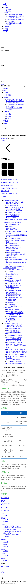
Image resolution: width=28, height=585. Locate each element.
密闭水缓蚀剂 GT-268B (12, 302)
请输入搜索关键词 (5, 86)
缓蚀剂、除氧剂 (10, 21)
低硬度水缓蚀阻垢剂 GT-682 (13, 295)
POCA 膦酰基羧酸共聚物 (12, 245)
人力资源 (5, 30)
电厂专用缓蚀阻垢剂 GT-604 (13, 283)
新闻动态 (5, 7)
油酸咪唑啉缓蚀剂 (11, 318)
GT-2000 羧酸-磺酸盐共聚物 (13, 252)
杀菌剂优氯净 (9, 276)
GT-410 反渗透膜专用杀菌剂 (13, 332)
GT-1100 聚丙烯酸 (10, 250)
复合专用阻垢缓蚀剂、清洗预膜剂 (15, 19)
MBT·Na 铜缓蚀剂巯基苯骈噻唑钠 (14, 313)
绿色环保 (8, 116)
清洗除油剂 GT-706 (11, 300)
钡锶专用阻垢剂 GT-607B (12, 287)
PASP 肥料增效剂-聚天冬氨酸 (13, 247)
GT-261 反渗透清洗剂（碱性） (14, 330)
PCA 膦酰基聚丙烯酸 (11, 243)
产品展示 (5, 12)
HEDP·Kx (4, 507)
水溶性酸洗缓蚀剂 (11, 320)
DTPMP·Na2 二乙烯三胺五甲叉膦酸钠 (15, 349)
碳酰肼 (8, 321)
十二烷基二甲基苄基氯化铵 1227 (14, 269)
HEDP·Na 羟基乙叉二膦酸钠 (13, 340)
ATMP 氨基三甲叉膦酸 (12, 205)
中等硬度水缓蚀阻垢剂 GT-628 (14, 297)
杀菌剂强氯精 (9, 278)
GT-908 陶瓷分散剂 (11, 257)
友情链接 (3, 572)
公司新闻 (8, 9)
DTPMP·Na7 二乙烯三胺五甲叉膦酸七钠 (16, 352)
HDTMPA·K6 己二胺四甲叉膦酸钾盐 (15, 363)
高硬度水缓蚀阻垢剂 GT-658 (13, 294)
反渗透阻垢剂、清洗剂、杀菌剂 (14, 23)
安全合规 (8, 113)
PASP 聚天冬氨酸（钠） (12, 249)
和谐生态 (8, 118)
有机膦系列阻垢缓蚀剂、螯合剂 (14, 14)
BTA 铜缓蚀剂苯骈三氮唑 (12, 309)
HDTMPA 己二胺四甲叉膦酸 (13, 214)
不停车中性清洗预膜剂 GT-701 (14, 306)
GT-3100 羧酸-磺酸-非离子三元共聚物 (15, 254)
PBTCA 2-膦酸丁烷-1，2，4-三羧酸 (15, 202)
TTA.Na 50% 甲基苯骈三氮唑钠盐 (14, 316)
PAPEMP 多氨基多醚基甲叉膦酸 (14, 210)
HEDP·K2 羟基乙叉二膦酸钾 (13, 339)
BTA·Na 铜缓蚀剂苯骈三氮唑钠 (14, 311)
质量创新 (5, 28)
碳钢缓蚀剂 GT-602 (11, 299)
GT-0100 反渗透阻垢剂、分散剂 (14, 325)
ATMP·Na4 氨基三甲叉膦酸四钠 (14, 335)
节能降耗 (8, 114)
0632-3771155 (5, 566)
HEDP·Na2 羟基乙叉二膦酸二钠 (14, 342)
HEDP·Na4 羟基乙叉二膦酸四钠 (14, 344)
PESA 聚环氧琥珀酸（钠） (13, 224)
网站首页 (5, 89)
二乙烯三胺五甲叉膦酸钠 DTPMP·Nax (15, 361)
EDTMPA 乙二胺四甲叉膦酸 (13, 209)
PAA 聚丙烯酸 (9, 226)
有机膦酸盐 (9, 24)
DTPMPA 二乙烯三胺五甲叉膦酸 (14, 207)
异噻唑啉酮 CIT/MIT (11, 271)
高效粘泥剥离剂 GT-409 (12, 275)
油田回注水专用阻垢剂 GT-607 (14, 285)
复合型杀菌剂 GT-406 (11, 273)
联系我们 (5, 31)
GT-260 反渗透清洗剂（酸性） (14, 328)
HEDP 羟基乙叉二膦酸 (12, 203)
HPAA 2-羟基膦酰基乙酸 (12, 216)
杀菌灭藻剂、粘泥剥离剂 (12, 17)
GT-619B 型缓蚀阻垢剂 (12, 292)
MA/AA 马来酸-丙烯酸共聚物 (13, 238)
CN (1, 84)
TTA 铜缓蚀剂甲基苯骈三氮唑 (13, 314)
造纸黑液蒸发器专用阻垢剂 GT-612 (15, 290)
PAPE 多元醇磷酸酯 (11, 217)
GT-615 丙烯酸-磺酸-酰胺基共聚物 (15, 266)
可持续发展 (6, 26)
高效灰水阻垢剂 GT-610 (12, 288)
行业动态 (8, 11)
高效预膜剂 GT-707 (11, 304)
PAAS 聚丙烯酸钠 (10, 228)
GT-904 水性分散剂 (11, 255)
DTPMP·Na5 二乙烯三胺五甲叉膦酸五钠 (16, 351)
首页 (4, 4)
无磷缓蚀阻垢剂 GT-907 (12, 281)
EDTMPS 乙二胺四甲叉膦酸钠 (14, 212)
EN (3, 84)
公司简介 (5, 5)
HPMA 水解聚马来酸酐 (12, 229)
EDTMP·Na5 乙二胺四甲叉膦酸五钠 (15, 354)
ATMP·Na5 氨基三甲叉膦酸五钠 (14, 337)
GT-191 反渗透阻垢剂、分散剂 (14, 326)
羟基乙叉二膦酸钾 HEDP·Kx (13, 359)
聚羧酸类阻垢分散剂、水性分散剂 (15, 16)
